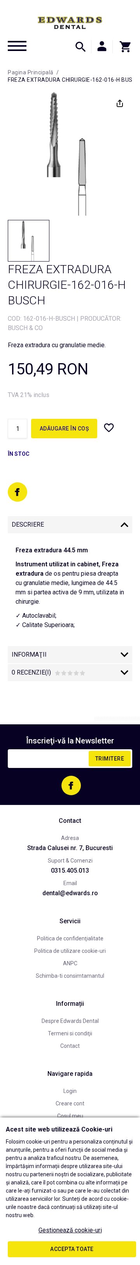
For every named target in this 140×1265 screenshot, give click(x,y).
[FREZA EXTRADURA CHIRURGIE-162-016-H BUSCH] (28, 240)
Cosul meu (70, 1116)
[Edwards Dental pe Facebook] (17, 492)
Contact (70, 1046)
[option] (70, 153)
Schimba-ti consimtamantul (70, 976)
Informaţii (29, 654)
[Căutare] (80, 46)
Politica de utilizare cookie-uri (70, 951)
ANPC (70, 963)
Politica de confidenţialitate (70, 938)
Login (70, 1091)
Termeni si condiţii (70, 1033)
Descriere (28, 524)
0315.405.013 (70, 870)
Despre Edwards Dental (70, 1021)
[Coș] (122, 46)
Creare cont (70, 1103)
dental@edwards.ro (70, 893)
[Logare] (101, 46)
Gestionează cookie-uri (70, 1230)
